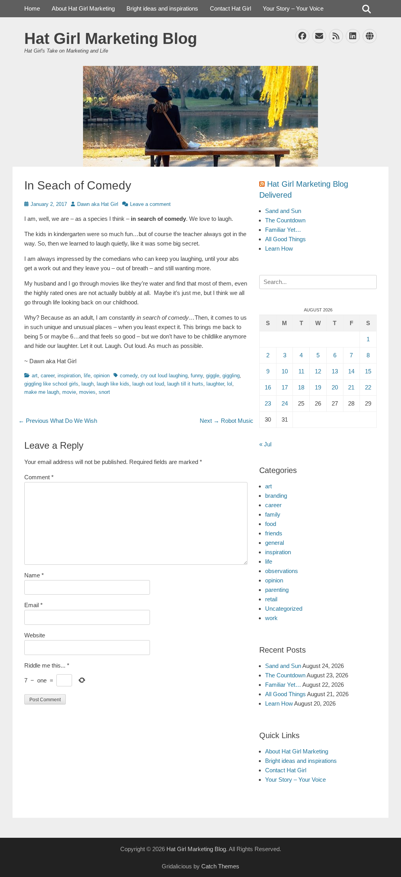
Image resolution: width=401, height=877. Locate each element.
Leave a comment (150, 204)
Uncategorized (283, 608)
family (272, 514)
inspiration (69, 375)
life (87, 375)
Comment (39, 477)
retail (271, 599)
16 (268, 387)
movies (87, 392)
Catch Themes (220, 866)
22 (368, 387)
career (47, 375)
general (274, 542)
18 (301, 387)
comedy (128, 375)
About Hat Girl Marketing (83, 8)
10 (285, 371)
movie (69, 392)
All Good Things (285, 239)
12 (318, 371)
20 (335, 387)
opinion (102, 375)
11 (301, 371)
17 (285, 387)
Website (34, 635)
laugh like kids (113, 384)
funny (197, 375)
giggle (212, 375)
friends (273, 533)
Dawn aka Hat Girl (97, 204)
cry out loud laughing (164, 375)
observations (281, 571)
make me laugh (41, 392)
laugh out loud (148, 384)
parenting (277, 589)
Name (34, 575)
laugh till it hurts (185, 384)
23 (268, 403)
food (270, 523)
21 (351, 387)
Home (32, 8)
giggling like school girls (51, 384)
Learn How (279, 248)
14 (351, 371)
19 (318, 387)
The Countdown (285, 220)
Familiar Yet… (283, 229)
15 (368, 371)
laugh (87, 384)
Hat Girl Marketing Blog (110, 38)
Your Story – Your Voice (293, 8)
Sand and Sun (283, 210)
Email (33, 605)
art (35, 375)
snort (104, 392)
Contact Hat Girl (230, 8)
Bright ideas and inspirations (162, 8)
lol (229, 384)
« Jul (265, 444)
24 (285, 403)
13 (335, 371)
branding (276, 495)
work (271, 618)
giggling (231, 375)
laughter (215, 384)
